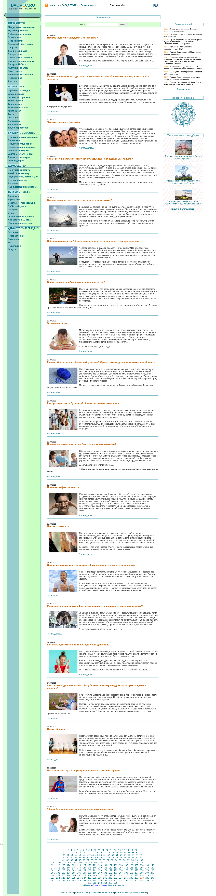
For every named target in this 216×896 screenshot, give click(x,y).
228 (89, 878)
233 (115, 878)
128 (89, 865)
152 (110, 868)
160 (152, 868)
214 (121, 875)
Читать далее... (86, 65)
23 (72, 852)
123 (63, 865)
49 (96, 855)
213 (115, 875)
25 (80, 852)
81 (63, 860)
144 (68, 868)
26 (84, 852)
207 (84, 875)
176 (131, 870)
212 (110, 875)
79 (137, 857)
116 (131, 863)
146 (79, 868)
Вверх (111, 885)
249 (94, 880)
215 (126, 875)
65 (80, 857)
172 (110, 870)
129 (94, 865)
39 (137, 852)
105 (75, 863)
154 (121, 868)
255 (126, 880)
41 (64, 855)
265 (110, 883)
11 (99, 850)
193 (115, 873)
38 (133, 852)
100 (141, 860)
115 (126, 863)
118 (141, 863)
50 (100, 855)
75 (121, 857)
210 (100, 875)
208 (89, 875)
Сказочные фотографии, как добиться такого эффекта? (183, 157)
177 (136, 870)
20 (135, 850)
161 (53, 870)
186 (79, 873)
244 (68, 880)
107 (85, 863)
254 (121, 880)
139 (147, 865)
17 (123, 850)
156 (131, 868)
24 (76, 852)
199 (147, 873)
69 (96, 857)
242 (58, 880)
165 (74, 870)
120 (151, 863)
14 (111, 850)
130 (100, 865)
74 (116, 857)
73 (112, 857)
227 (84, 878)
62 (68, 857)
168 (89, 870)
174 (121, 870)
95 (120, 860)
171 (105, 870)
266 (115, 883)
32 (108, 852)
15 (115, 850)
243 (63, 880)
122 (58, 865)
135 (126, 865)
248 (89, 880)
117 (136, 863)
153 (115, 868)
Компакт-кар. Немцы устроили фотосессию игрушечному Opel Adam (183, 202)
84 (75, 860)
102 (59, 863)
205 (74, 875)
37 (129, 852)
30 (100, 852)
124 (68, 865)
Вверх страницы (139, 892)
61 (64, 857)
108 (90, 863)
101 (54, 863)
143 (63, 868)
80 (141, 857)
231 (105, 878)
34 (116, 852)
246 (79, 880)
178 (142, 870)
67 (88, 857)
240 (152, 878)
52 (108, 855)
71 (104, 857)
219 (147, 875)
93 (112, 860)
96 (124, 860)
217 (136, 875)
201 (53, 875)
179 (147, 870)
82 (67, 860)
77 (129, 857)
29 (96, 852)
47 (88, 855)
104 (69, 863)
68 (92, 857)
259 (147, 880)
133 (115, 865)
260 (152, 880)
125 (74, 865)
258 (142, 880)
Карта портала (122, 892)
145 (74, 868)
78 (133, 857)
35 (121, 852)
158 (142, 868)
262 (94, 883)
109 (95, 863)
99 (136, 860)
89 (96, 860)
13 (107, 850)
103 (64, 863)
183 (63, 873)
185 (74, 873)
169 (94, 870)
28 (92, 852)
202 (58, 875)
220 (152, 875)
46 (84, 855)
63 (72, 857)
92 (108, 860)
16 (119, 850)
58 (133, 855)
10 (95, 850)
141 (53, 868)
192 (110, 873)
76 (125, 857)
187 (84, 873)
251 (105, 880)
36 (125, 852)
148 (89, 868)
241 (53, 880)
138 (142, 865)
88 (92, 860)
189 (94, 873)
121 (53, 865)
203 (63, 875)
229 (94, 878)
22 (68, 852)
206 (79, 875)
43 (72, 855)
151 (105, 868)
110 (101, 863)
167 (84, 870)
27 (88, 852)
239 (147, 878)
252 (110, 880)
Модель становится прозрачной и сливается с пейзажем (183, 182)
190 (100, 873)
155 (126, 868)
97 (128, 860)
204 (68, 875)
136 (131, 865)
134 (121, 865)
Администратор (82, 892)
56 (125, 855)
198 (142, 873)
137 (136, 865)
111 (106, 863)
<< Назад (86, 885)
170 (100, 870)
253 (115, 880)
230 (100, 878)
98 (132, 860)
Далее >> (120, 885)
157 (136, 868)
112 (111, 863)
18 (127, 850)
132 (110, 865)
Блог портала (67, 892)
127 (84, 865)
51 (104, 855)
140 (152, 865)
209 (95, 875)
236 (131, 878)
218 (142, 875)
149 (94, 868)
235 (126, 878)
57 (129, 855)
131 (105, 865)
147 (84, 868)
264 (105, 883)
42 (68, 855)
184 (68, 873)
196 (131, 873)
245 (74, 880)
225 (73, 878)
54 (116, 855)
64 (76, 857)
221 (52, 878)
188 (89, 873)
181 (53, 873)
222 (58, 878)
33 (112, 852)
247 (84, 880)
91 (104, 860)
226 (79, 878)
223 (63, 878)
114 (121, 863)
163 (63, 870)
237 (136, 878)
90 (100, 860)
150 (100, 868)
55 (121, 855)
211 (105, 875)
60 (141, 855)
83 (71, 860)
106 (80, 863)
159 (147, 868)
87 (88, 860)
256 (131, 880)
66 (84, 857)
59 (137, 855)
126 (79, 865)
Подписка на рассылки (103, 892)
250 (100, 880)
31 (104, 852)
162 (58, 870)
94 (116, 860)
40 (141, 852)
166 (79, 870)
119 (146, 863)
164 (68, 870)
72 (108, 857)
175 (126, 870)
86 (84, 860)
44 (76, 855)
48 (92, 855)
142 (58, 868)
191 (105, 873)
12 (103, 850)
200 (152, 873)
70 (100, 857)
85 (80, 860)
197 (136, 873)
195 (126, 873)
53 (112, 855)
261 (89, 883)
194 (121, 873)
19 (131, 850)
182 (58, 873)
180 (152, 870)
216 (131, 875)
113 (116, 863)
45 (80, 855)
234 (120, 878)
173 (115, 870)
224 (68, 878)
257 (136, 880)
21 (64, 852)
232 (110, 878)
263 (100, 883)
